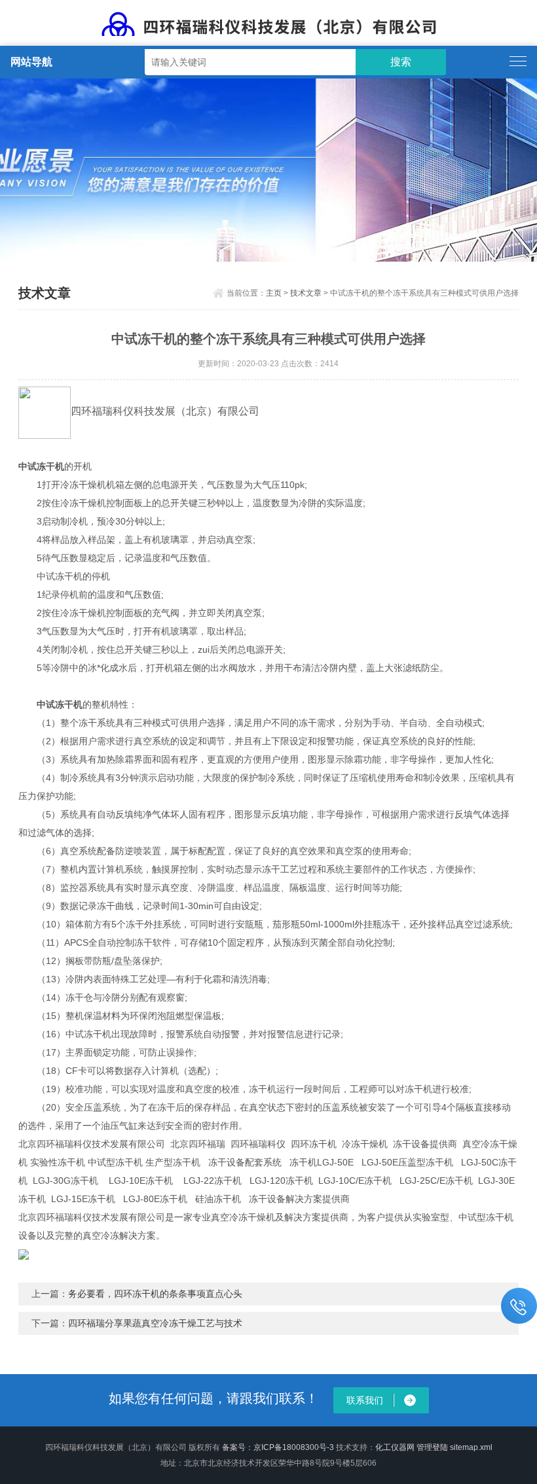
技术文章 (306, 293)
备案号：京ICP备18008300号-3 (278, 1447)
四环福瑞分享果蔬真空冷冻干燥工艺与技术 (155, 1323)
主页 (274, 293)
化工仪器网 (395, 1447)
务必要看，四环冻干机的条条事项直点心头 (155, 1293)
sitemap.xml (471, 1447)
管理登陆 (432, 1447)
